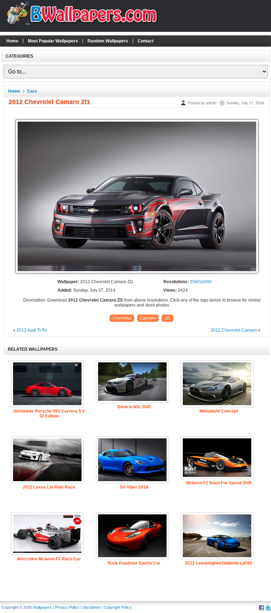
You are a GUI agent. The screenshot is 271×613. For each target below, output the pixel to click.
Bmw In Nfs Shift (134, 406)
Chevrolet (122, 318)
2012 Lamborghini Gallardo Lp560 (218, 563)
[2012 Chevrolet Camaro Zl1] (137, 273)
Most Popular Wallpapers (53, 41)
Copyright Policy (118, 607)
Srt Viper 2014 (134, 487)
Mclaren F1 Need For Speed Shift (219, 482)
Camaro (148, 318)
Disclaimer (92, 607)
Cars (32, 91)
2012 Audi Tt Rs (32, 330)
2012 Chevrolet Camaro (234, 330)
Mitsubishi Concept (218, 411)
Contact (145, 41)
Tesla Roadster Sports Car (134, 563)
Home (12, 41)
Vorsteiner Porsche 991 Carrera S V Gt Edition (49, 414)
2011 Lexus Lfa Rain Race (49, 487)
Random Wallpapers (108, 41)
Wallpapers (42, 607)
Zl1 (167, 318)
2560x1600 (201, 281)
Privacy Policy (67, 607)
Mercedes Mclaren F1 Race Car (49, 558)
